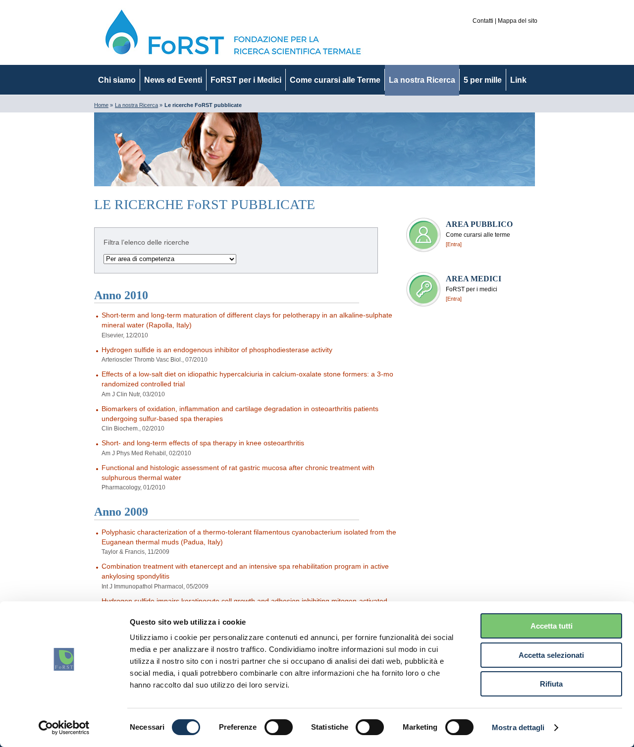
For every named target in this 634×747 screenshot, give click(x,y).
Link (518, 80)
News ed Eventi (173, 80)
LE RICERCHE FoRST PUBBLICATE (204, 204)
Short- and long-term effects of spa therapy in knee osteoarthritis (203, 443)
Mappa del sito (517, 20)
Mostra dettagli (518, 727)
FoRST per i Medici (246, 80)
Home (101, 105)
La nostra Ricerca (422, 80)
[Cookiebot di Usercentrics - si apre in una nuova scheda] (64, 727)
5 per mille (483, 80)
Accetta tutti (551, 626)
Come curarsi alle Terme (335, 80)
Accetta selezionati (551, 655)
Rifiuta (551, 684)
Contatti (483, 20)
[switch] (278, 727)
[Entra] (454, 244)
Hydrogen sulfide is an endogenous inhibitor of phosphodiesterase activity (217, 350)
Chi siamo (117, 80)
